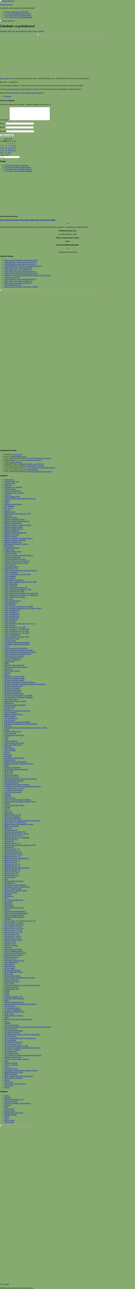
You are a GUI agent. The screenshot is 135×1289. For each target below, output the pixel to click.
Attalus (6, 502)
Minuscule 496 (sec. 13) (12, 856)
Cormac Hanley (13, 93)
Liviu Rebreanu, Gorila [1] (13, 285)
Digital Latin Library (11, 699)
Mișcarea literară (9, 877)
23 (10, 150)
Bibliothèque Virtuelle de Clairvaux (16, 544)
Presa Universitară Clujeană (13, 955)
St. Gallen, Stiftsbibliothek (13, 1010)
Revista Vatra (8, 974)
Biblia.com (7, 515)
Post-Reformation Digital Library (15, 953)
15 (8, 148)
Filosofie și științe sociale (12, 731)
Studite (6, 1017)
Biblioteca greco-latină (11, 534)
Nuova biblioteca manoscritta (14, 907)
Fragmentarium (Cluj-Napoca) (14, 735)
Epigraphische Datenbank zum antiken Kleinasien (20, 724)
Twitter (6, 1118)
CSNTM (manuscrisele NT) (13, 657)
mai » (8, 155)
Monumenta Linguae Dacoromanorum (17, 887)
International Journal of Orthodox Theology (18, 764)
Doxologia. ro (9, 709)
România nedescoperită (12, 981)
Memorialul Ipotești (10, 830)
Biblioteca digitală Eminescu (13, 529)
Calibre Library (9, 550)
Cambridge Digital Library (13, 551)
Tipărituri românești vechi (12, 1057)
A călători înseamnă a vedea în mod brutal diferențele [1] (23, 266)
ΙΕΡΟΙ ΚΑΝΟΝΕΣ (10, 1074)
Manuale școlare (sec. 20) (12, 815)
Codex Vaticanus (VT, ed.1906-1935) (16, 629)
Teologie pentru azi (6, 4)
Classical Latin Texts (11, 568)
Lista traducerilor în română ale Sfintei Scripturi (20, 801)
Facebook (7, 1105)
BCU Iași (7, 510)
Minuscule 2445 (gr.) (11, 839)
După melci (18, 454)
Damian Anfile (9, 661)
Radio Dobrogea (9, 966)
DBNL (6, 663)
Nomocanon (8, 904)
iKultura (7, 752)
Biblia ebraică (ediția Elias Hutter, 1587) (17, 514)
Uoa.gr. (6, 1067)
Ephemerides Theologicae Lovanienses (17, 722)
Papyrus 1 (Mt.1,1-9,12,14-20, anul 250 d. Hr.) (19, 921)
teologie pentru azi (38, 93)
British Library (9, 546)
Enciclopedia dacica (11, 718)
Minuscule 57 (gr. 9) (11, 862)
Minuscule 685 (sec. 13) (12, 866)
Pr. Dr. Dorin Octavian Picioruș (21, 31)
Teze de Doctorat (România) (13, 1031)
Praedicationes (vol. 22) (19, 456)
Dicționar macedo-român (12, 690)
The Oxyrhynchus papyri (12, 1044)
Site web (3, 131)
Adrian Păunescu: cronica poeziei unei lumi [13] (20, 279)
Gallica (6, 737)
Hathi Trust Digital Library (13, 745)
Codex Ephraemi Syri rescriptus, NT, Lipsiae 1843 (21, 593)
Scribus (6, 993)
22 (8, 150)
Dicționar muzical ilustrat (12, 692)
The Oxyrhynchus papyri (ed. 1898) (16, 1046)
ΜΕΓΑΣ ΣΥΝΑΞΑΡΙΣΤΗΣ (13, 1078)
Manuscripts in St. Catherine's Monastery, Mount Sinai (22, 820)
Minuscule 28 (8, 841)
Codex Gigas (8, 599)
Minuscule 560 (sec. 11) (12, 860)
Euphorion (7, 726)
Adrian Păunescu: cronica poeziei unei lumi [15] (20, 264)
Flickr (6, 1107)
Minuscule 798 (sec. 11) (12, 871)
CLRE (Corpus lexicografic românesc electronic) (20, 570)
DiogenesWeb (9, 703)
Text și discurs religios (11, 1025)
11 (15, 146)
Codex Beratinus (9, 578)
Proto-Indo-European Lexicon (14, 960)
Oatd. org (7, 909)
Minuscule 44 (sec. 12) (11, 849)
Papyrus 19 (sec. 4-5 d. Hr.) (13, 932)
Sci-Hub (7, 991)
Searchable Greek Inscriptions (14, 998)
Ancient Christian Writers (12, 491)
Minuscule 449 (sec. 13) (12, 851)
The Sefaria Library (10, 1051)
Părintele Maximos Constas (13, 940)
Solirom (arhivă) (9, 1006)
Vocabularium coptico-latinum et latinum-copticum (21, 1070)
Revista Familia (9, 968)
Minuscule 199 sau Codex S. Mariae (16, 834)
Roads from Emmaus (11, 979)
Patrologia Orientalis (11, 945)
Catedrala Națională (10, 1101)
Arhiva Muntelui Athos (12, 497)
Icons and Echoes (10, 750)
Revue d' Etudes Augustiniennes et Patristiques (19, 978)
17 (13, 148)
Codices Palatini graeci (11, 639)
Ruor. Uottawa (9, 983)
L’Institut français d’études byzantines (16, 784)
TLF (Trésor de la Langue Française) (16, 1059)
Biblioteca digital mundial (12, 523)
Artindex (7, 500)
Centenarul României (11, 567)
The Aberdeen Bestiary (12, 1032)
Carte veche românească (12, 557)
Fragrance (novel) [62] (11, 277)
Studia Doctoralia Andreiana (13, 1015)
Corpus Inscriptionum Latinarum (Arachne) (18, 650)
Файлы (6, 1087)
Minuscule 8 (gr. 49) (11, 873)
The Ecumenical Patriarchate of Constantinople (20, 1038)
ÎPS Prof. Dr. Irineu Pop (12, 767)
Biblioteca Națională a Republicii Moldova (18, 538)
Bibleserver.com (9, 512)
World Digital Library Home (13, 1072)
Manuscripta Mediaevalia (12, 818)
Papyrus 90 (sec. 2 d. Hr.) (12, 938)
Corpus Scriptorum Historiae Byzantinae (17, 654)
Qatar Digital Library (11, 962)
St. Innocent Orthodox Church (14, 1012)
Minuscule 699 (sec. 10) (12, 870)
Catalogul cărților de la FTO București (17, 561)
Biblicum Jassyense (10, 517)
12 (1, 148)
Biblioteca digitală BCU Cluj (14, 1099)
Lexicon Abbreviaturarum (12, 792)
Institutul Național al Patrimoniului (15, 762)
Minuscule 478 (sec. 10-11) (13, 854)
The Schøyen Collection (12, 1049)
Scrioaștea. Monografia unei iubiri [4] (39, 471)
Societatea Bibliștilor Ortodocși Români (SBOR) (20, 1004)
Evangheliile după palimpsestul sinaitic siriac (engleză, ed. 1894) (25, 728)
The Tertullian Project (11, 1053)
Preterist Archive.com (11, 957)
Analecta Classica (10, 489)
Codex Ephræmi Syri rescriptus (14, 597)
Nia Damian (8, 902)
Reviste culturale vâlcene (12, 976)
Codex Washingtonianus (12, 635)
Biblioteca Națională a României (15, 540)
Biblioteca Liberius (10, 536)
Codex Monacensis (10, 603)
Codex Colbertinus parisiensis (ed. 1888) (17, 589)
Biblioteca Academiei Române (14, 519)
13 (3, 148)
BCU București (9, 506)
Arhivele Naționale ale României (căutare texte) (20, 498)
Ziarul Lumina (9, 1122)
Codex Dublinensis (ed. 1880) (14, 591)
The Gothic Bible (10, 1040)
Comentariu (4, 120)
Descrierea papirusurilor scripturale (15, 667)
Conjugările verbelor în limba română (16, 644)
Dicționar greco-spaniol (12, 688)
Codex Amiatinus (10, 576)
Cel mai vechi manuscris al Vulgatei (16, 563)
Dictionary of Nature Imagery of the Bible (18, 695)
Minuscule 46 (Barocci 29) (13, 853)
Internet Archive (9, 1111)
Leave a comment (38, 31)
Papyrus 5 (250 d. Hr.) (11, 934)
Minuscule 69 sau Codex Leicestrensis (17, 868)
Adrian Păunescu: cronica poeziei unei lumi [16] (20, 262)
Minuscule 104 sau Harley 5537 (15, 832)
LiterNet (7, 803)
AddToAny (8, 485)
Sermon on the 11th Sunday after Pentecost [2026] (21, 273)
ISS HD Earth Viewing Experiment (16, 769)
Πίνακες (7, 1080)
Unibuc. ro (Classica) (11, 1065)
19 (1, 150)
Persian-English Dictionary (13, 949)
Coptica (6, 646)
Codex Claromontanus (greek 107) (15, 587)
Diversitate (7, 96)
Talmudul (7, 1023)
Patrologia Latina (10, 943)
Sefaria (6, 1000)
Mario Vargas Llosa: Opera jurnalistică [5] (18, 268)
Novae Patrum (9, 906)
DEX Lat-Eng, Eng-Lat (12, 671)
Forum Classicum (10, 733)
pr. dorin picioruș (25, 93)
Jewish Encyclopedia (11, 775)
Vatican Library (9, 1120)
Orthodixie (7, 919)
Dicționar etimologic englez (13, 686)
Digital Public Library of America (15, 701)
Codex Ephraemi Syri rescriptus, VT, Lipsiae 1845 (21, 595)
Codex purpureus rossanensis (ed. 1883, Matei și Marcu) (23, 608)
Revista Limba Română (12, 970)
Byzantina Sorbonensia (12, 548)
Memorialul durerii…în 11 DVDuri (31, 464)
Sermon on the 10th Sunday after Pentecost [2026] (21, 287)
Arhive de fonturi (16, 462)
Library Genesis (9, 798)
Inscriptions (8, 756)
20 (3, 150)
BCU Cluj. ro (8, 508)
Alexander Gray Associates (13, 487)
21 (6, 150)
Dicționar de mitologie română (14, 678)
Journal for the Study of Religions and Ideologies (20, 779)
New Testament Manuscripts (13, 900)
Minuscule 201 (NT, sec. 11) (13, 836)
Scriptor (6, 995)
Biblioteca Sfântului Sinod (13, 542)
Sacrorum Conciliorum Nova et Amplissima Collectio (22, 985)
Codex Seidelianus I (11, 620)
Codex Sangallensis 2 (11, 612)
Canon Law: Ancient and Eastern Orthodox (18, 555)
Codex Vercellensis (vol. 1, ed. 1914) (16, 631)
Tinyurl (6, 1116)
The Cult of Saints (10, 1036)
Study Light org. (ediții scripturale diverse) (18, 1019)
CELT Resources (10, 565)
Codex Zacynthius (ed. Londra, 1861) (16, 637)
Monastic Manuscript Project (13, 881)
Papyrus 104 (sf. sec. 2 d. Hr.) (14, 925)
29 (8, 153)
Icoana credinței (9, 748)
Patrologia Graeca (10, 942)
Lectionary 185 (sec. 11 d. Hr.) (14, 788)
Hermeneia (7, 746)
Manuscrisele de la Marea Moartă (15, 822)
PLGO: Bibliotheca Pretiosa (13, 951)
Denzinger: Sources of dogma (14, 665)
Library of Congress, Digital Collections (17, 800)
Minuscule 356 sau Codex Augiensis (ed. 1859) (20, 845)
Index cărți (7, 754)
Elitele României (9, 716)
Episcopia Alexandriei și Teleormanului (17, 1103)
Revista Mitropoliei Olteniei (13, 972)
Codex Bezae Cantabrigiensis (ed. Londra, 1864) (20, 582)
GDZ (6, 739)
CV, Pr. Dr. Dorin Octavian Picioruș (16, 12)
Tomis (6, 1061)
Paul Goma (8, 947)
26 (1, 153)
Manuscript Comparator (12, 817)
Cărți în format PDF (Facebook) (15, 559)
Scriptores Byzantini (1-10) (13, 996)
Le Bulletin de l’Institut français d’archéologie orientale (22, 786)
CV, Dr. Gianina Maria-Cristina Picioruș (17, 13)
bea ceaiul (5, 78)
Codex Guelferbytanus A (12, 601)
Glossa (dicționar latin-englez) (14, 743)
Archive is (7, 495)
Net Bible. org (9, 896)
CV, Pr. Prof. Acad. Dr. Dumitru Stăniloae (18, 17)
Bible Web (7, 1097)
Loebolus (7, 807)
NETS (6, 898)
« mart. (2, 155)
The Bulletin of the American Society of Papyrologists (22, 1034)
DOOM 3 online (9, 707)
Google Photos (9, 1109)
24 (13, 150)
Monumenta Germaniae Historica (15, 885)
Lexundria (7, 796)
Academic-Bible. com (11, 481)
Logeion (7, 809)
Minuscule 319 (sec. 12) (12, 843)
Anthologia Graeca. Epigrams (14, 493)
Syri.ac (6, 1021)
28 (6, 153)
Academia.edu (9, 479)
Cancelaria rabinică (10, 553)
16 (10, 148)
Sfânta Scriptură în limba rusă (14, 1002)
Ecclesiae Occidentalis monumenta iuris (17, 711)
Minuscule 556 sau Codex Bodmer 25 (17, 858)
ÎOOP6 (6, 765)
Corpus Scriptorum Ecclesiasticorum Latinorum (20, 652)
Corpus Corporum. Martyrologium (15, 648)
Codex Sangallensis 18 (11, 610)
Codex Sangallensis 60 (11, 618)
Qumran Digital (9, 964)
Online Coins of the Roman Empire (16, 913)
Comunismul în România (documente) (17, 642)
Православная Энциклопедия (15, 1084)
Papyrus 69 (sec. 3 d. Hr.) (12, 936)
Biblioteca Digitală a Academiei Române (17, 525)
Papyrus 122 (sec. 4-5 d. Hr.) (13, 928)
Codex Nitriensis (9, 604)
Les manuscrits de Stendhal (13, 790)
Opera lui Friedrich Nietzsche (14, 917)
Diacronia (7, 673)
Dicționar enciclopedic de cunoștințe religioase (19, 682)
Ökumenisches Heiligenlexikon (14, 911)
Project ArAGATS (10, 959)
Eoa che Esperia (9, 720)
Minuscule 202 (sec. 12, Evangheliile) (16, 837)
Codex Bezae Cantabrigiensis (14, 580)
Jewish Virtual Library (11, 777)
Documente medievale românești (15, 705)
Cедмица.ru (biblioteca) (12, 659)
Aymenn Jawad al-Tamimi (13, 504)
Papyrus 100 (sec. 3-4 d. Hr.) (13, 923)
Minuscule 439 (9, 847)
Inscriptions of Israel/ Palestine (14, 758)
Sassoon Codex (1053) (11, 989)
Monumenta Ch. (9, 883)
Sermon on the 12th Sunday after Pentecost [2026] (21, 260)
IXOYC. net (8, 773)
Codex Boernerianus (11, 584)
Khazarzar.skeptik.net (11, 782)
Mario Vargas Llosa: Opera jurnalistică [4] (18, 270)
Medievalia (8, 828)
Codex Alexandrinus (11, 572)
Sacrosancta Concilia (11, 987)
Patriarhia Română (10, 1115)
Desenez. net (8, 669)
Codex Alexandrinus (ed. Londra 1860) (17, 574)
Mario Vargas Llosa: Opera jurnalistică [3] (18, 281)
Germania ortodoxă (10, 741)
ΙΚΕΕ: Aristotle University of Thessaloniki (18, 1076)
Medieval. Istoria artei (11, 826)
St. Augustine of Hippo (12, 1008)
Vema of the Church (11, 1068)
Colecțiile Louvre (10, 640)
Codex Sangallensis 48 (11, 614)
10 (13, 146)
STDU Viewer (9, 1014)
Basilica (6, 1096)
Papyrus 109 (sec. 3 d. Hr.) (13, 926)
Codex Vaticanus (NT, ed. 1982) (15, 627)
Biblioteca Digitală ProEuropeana (15, 533)
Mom (6, 879)
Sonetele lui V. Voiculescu (36, 466)
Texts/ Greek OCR (10, 1029)
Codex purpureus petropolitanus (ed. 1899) (18, 606)
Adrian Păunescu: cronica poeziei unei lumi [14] (20, 271)
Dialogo (7, 675)
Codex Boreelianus (10, 586)
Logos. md (7, 811)
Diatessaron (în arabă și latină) (14, 676)
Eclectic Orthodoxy (10, 712)
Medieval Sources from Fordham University (19, 824)
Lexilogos (7, 794)
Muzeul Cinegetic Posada (12, 889)
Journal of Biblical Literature (13, 781)
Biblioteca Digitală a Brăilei (13, 527)
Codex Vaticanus (10, 625)
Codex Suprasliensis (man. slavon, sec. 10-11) (19, 623)
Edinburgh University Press (13, 714)
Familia (6, 729)
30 (10, 153)
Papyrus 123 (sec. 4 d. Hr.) (13, 930)
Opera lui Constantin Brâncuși (14, 915)
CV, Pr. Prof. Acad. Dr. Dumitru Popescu (18, 15)
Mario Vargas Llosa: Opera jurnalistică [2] (18, 283)
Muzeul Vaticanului (10, 892)
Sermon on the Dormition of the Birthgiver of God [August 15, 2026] (27, 275)
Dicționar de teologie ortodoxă (14, 680)
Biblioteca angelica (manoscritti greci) (16, 521)
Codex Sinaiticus (10, 622)
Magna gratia (8, 813)
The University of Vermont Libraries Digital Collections (22, 1055)
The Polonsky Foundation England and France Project (22, 1048)
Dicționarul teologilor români (14, 693)
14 (6, 148)
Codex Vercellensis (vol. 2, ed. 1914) (16, 633)
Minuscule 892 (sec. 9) (11, 875)
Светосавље (8, 1085)
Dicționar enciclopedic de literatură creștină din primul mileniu (25, 684)
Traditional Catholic (10, 1063)
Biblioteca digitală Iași (11, 531)
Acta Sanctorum (9, 483)
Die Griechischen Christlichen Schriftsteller (18, 697)
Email (2, 127)
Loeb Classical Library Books (14, 805)
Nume (2, 123)
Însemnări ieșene (9, 760)
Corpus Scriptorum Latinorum (14, 656)
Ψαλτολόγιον (8, 1082)
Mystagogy (8, 894)
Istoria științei (8, 771)
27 (3, 153)
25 (15, 150)
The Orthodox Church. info (13, 1042)
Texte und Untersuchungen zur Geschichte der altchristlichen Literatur (27, 1027)
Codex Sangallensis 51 (11, 616)
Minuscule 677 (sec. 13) (12, 864)
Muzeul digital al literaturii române (15, 890)
